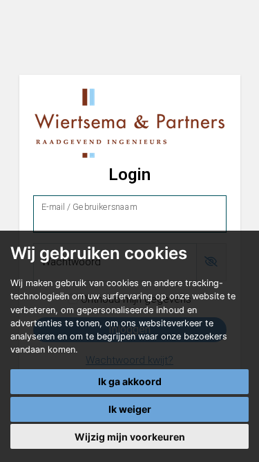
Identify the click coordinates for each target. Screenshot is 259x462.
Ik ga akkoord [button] (130, 381)
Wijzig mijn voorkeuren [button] (130, 437)
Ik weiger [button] (129, 409)
